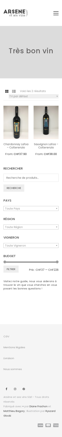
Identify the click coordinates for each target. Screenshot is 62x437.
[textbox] (31, 208)
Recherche (14, 188)
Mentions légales (14, 347)
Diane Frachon (38, 406)
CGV (6, 336)
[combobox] (31, 208)
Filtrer (11, 269)
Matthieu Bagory (14, 411)
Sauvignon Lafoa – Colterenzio (46, 145)
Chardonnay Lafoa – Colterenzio (15, 145)
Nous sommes (12, 369)
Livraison (8, 358)
